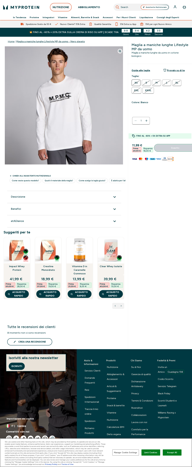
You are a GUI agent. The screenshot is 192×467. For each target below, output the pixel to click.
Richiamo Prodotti (89, 430)
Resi (87, 390)
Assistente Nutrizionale (156, 7)
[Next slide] (123, 274)
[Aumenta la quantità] (146, 120)
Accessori (108, 17)
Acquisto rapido (18, 294)
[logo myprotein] (21, 7)
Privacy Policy (51, 464)
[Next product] (121, 306)
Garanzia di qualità (141, 374)
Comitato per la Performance (139, 432)
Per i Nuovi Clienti (126, 17)
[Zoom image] (120, 51)
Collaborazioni (138, 415)
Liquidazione (146, 17)
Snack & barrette (116, 405)
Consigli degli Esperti (168, 17)
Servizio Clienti (92, 370)
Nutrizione (112, 367)
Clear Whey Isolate (111, 266)
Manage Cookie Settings (125, 452)
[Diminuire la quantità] (135, 120)
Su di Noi (136, 367)
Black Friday (164, 393)
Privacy (135, 393)
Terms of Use (67, 464)
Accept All (172, 452)
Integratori (48, 17)
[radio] (136, 82)
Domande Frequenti (90, 380)
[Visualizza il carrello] (184, 7)
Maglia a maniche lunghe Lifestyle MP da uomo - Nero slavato (50, 41)
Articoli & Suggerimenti (114, 388)
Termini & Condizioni (142, 400)
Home (11, 41)
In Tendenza (19, 17)
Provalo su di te (176, 70)
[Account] (175, 7)
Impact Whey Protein (17, 268)
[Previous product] (115, 306)
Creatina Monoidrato (48, 268)
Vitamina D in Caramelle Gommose (79, 270)
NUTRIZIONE (61, 7)
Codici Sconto (165, 379)
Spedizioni (90, 421)
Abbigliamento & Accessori (115, 376)
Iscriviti (16, 366)
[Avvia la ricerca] (117, 7)
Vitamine (62, 17)
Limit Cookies (150, 452)
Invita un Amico (170, 369)
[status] (141, 120)
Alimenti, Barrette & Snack (85, 17)
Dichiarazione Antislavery (138, 384)
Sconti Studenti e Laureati (167, 403)
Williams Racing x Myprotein (167, 415)
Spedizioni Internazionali (92, 399)
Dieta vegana (114, 434)
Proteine (34, 17)
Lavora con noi (139, 422)
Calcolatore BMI (115, 427)
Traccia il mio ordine (91, 411)
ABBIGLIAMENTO (89, 7)
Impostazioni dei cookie (20, 418)
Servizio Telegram (167, 386)
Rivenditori (137, 408)
